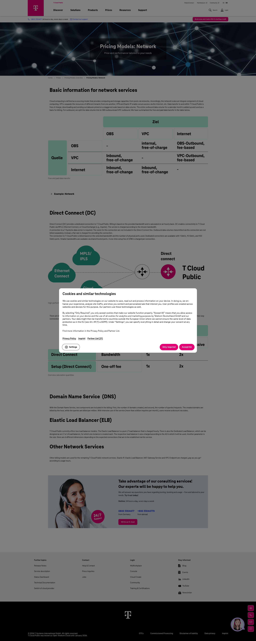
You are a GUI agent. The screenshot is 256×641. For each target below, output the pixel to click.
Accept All (187, 347)
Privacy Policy (69, 338)
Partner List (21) (95, 338)
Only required (168, 347)
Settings (73, 347)
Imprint (81, 338)
